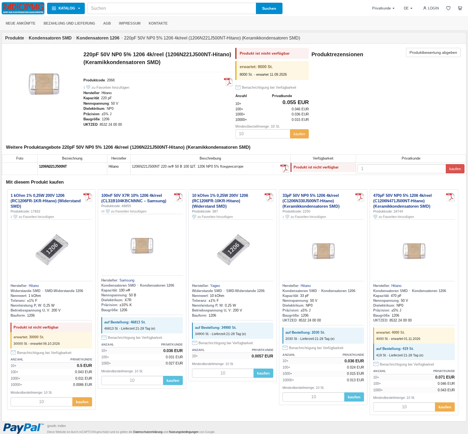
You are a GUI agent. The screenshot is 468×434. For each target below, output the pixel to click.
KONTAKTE (158, 23)
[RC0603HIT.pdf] (269, 197)
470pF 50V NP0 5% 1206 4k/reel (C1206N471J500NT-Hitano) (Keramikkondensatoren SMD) (402, 200)
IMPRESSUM (130, 23)
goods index (56, 426)
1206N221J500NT (53, 166)
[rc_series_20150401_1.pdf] (87, 197)
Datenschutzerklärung (147, 431)
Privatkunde (381, 8)
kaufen (299, 134)
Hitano (107, 93)
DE (406, 8)
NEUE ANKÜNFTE (20, 23)
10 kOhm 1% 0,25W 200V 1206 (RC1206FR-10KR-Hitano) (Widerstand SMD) (220, 200)
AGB (107, 23)
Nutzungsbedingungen (184, 431)
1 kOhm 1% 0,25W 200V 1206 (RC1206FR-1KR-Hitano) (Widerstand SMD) (46, 200)
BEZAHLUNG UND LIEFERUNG (69, 23)
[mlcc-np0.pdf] (284, 168)
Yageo (215, 286)
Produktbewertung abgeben (433, 52)
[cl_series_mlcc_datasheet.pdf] (178, 197)
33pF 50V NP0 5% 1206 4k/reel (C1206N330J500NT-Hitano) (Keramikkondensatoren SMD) (311, 200)
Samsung (126, 280)
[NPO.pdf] (228, 82)
